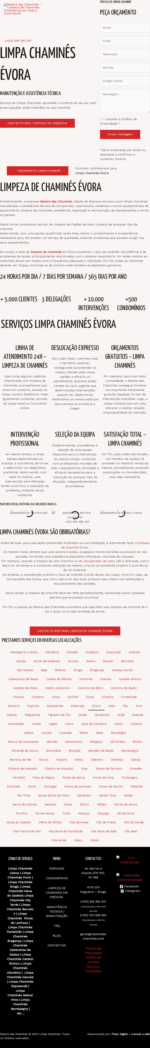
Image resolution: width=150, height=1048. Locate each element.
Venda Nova (125, 813)
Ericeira (107, 697)
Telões (101, 804)
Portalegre (129, 777)
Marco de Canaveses (23, 742)
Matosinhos (73, 742)
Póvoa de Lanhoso (77, 786)
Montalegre (129, 750)
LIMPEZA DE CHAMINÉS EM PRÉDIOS (57, 892)
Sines (68, 804)
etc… (20, 1013)
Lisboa (29, 733)
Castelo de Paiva (25, 688)
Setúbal (50, 804)
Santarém (84, 795)
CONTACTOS (57, 945)
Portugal (50, 786)
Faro (139, 706)
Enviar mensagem (120, 134)
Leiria (118, 724)
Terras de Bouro (126, 804)
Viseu (78, 840)
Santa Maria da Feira (53, 795)
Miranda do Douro (25, 750)
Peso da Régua (43, 777)
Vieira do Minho (50, 822)
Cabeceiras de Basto (23, 679)
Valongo (103, 813)
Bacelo (108, 661)
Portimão (13, 786)
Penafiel (19, 777)
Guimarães (16, 724)
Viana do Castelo (18, 822)
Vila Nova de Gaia (104, 831)
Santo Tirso (107, 795)
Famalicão (14, 932)
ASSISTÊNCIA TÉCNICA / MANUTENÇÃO (57, 911)
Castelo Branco (130, 679)
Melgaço (96, 742)
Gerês (82, 715)
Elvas (90, 697)
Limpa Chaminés (20, 882)
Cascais (105, 679)
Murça (44, 759)
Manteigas (118, 733)
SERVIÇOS (56, 868)
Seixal (128, 795)
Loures (46, 733)
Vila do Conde (134, 822)
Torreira (21, 813)
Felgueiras (32, 715)
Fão (125, 706)
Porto (32, 786)
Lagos (53, 724)
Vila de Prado (106, 822)
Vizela (94, 840)
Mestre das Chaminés (14, 1034)
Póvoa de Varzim (111, 786)
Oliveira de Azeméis (22, 768)
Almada (72, 652)
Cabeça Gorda (122, 670)
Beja (44, 670)
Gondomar (102, 715)
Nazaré (61, 759)
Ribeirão (137, 786)
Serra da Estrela (25, 804)
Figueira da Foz (59, 715)
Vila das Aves (79, 822)
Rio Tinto (23, 795)
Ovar (84, 768)
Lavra (69, 724)
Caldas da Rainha (59, 679)
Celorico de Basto (124, 688)
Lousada (65, 733)
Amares (134, 652)
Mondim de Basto (101, 750)
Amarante (113, 652)
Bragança (97, 670)
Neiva (79, 759)
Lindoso (136, 724)
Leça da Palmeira (94, 724)
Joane (36, 724)
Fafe (111, 706)
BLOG (57, 935)
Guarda (137, 715)
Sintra (84, 804)
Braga (78, 670)
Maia (99, 733)
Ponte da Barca (73, 777)
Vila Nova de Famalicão (66, 831)
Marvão (51, 742)
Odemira (97, 759)
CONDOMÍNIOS (57, 878)
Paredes (136, 768)
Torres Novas (44, 813)
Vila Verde (59, 840)
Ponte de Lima (103, 777)
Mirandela (53, 750)
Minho (137, 742)
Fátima (12, 715)
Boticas (60, 670)
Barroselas (25, 670)
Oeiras (135, 759)
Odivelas (117, 759)
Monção (74, 750)
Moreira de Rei (20, 759)
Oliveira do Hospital (59, 768)
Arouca (73, 661)
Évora (96, 706)
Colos (56, 697)
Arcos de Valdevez (47, 661)
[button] (2, 515)
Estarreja (77, 706)
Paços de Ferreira (109, 768)
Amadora (92, 652)
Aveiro (90, 661)
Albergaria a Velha (24, 652)
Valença (84, 813)
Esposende (55, 706)
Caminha (85, 679)
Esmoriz (14, 706)
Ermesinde (129, 697)
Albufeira (52, 652)
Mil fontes (117, 742)
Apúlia (21, 661)
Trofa (66, 813)
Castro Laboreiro (57, 688)
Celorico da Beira (90, 688)
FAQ (57, 925)
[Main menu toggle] (140, 9)
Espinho (33, 706)
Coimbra (38, 697)
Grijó (121, 715)
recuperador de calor (99, 561)
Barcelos (127, 661)
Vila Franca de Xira (27, 831)
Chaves (18, 697)
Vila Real (130, 831)
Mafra (83, 733)
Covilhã (73, 697)
